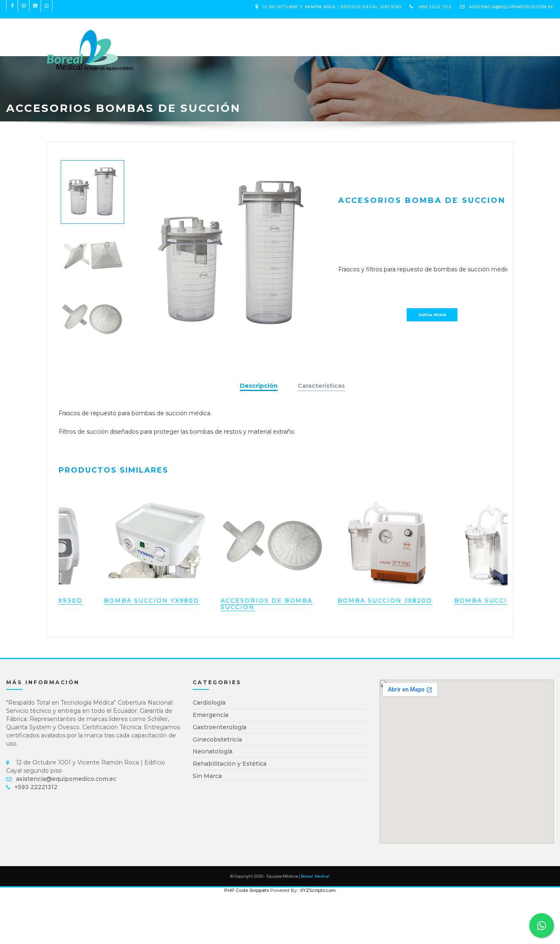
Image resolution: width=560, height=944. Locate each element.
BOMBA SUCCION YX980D (112, 600)
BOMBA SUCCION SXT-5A (461, 600)
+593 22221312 (35, 787)
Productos (168, 33)
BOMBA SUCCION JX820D (345, 600)
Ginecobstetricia (217, 739)
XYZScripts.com (318, 890)
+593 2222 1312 (435, 7)
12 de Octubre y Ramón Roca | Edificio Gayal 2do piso (331, 7)
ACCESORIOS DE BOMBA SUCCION (227, 603)
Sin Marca (207, 776)
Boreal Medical (315, 876)
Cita (246, 33)
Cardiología (209, 702)
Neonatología (212, 751)
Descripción (259, 385)
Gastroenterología (219, 727)
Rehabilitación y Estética (229, 763)
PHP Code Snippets (246, 890)
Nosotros (214, 33)
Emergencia (210, 715)
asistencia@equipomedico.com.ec (511, 7)
